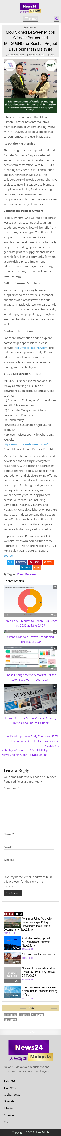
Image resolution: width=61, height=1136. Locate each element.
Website (9, 860)
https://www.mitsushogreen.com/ (26, 444)
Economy (10, 1087)
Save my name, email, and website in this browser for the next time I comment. (28, 881)
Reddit (49, 562)
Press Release (26, 574)
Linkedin (27, 567)
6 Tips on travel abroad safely (38, 954)
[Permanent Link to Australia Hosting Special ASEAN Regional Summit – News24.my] (12, 943)
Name (9, 834)
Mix (38, 567)
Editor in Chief (16, 55)
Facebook (22, 562)
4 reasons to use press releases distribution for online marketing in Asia (39, 991)
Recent (18, 914)
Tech (7, 1122)
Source (8, 555)
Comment (11, 788)
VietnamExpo (37, 1014)
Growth (9, 1101)
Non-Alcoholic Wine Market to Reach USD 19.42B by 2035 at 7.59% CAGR (38, 972)
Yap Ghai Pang (10, 1019)
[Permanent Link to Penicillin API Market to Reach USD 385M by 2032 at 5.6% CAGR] (30, 601)
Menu (33, 18)
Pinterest (36, 562)
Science (9, 1115)
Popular (8, 914)
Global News (12, 1094)
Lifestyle (9, 1108)
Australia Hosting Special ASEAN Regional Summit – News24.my (37, 941)
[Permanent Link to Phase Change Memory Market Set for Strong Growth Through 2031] (30, 658)
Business (31, 27)
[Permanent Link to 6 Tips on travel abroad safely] (12, 958)
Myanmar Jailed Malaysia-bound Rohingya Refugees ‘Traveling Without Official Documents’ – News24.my (28, 924)
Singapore (24, 1014)
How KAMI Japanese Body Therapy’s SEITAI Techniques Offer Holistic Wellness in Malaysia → (31, 740)
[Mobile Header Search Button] (56, 19)
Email (8, 847)
